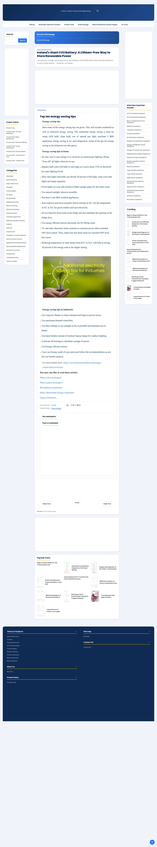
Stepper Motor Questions (135, 187)
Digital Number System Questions (138, 154)
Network (9, 228)
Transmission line (12, 257)
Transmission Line (13, 642)
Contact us (87, 647)
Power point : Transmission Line (15, 156)
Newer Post (47, 504)
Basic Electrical (11, 180)
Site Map (87, 636)
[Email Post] (67, 405)
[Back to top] (152, 842)
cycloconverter (11, 261)
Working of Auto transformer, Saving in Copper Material (79, 596)
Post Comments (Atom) (50, 511)
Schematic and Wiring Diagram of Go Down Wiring (80, 568)
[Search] (97, 11)
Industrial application (13, 217)
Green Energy (83, 25)
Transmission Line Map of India (108, 596)
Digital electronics (12, 202)
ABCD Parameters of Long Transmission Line (108, 582)
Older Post (107, 504)
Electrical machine (12, 209)
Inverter (9, 224)
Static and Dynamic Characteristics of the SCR (53, 582)
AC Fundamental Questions (136, 117)
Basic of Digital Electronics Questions (136, 121)
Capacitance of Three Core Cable (53, 610)
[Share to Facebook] (78, 405)
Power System (12, 649)
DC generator (11, 198)
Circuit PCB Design (43, 40)
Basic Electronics (13, 658)
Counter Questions (133, 134)
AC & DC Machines (13, 646)
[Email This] (71, 405)
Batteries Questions (133, 126)
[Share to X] (76, 405)
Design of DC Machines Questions (138, 141)
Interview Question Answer (49, 25)
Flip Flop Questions (133, 166)
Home (77, 503)
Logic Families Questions (135, 170)
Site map (87, 631)
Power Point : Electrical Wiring (16, 142)
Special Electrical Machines (15, 246)
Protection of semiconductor (16, 235)
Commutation (11, 191)
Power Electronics (13, 655)
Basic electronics (12, 183)
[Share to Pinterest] (80, 405)
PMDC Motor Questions (135, 178)
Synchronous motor (13, 250)
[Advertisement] (77, 87)
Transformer (10, 254)
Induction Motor (11, 213)
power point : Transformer (15, 160)
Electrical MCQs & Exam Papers (105, 25)
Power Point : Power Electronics (13, 147)
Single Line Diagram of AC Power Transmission (108, 568)
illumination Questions (134, 199)
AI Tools (124, 25)
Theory (32, 25)
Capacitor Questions (134, 130)
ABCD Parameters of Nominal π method (53, 596)
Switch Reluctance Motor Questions (135, 191)
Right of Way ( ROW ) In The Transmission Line (47, 564)
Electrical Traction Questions (137, 157)
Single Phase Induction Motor (16, 243)
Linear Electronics (13, 636)
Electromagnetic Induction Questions (136, 162)
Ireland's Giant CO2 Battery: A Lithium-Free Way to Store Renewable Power (73, 54)
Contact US (88, 642)
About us (11, 667)
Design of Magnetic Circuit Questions (136, 145)
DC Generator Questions (135, 137)
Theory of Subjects (15, 631)
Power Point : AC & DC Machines (13, 132)
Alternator (9, 176)
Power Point (69, 25)
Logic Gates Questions (134, 174)
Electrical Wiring (11, 206)
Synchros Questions (134, 196)
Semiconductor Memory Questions (135, 182)
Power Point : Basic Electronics (12, 138)
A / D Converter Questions (136, 113)
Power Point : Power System (16, 151)
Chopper (9, 187)
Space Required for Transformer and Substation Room (76, 578)
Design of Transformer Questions (138, 150)
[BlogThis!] (74, 405)
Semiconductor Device (14, 239)
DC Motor (9, 195)
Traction (10, 639)
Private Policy (13, 677)
